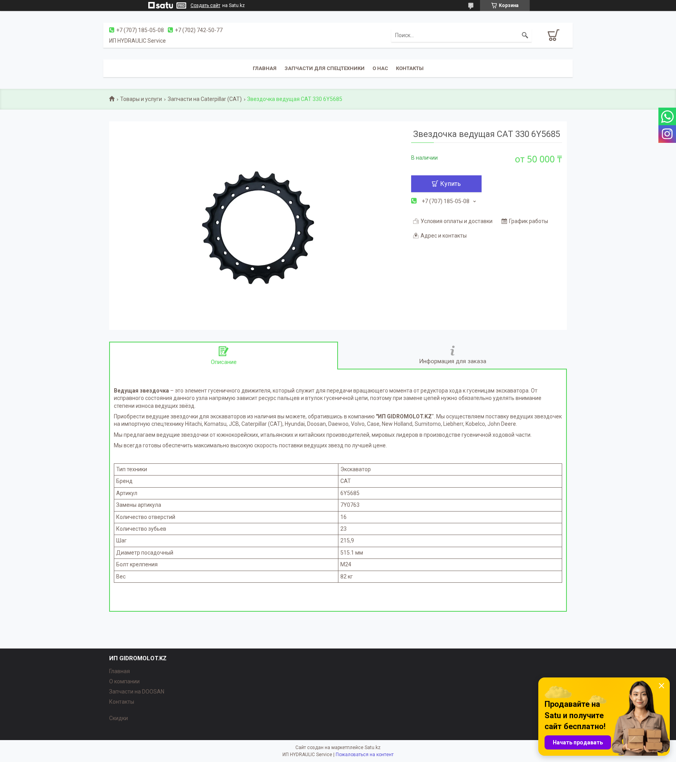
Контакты (410, 68)
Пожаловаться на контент (365, 754)
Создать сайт (205, 5)
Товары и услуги (141, 99)
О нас (380, 68)
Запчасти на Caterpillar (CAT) (205, 99)
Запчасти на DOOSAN (136, 691)
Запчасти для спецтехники (324, 68)
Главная (265, 68)
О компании (124, 681)
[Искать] (525, 35)
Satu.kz (373, 747)
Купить (450, 183)
